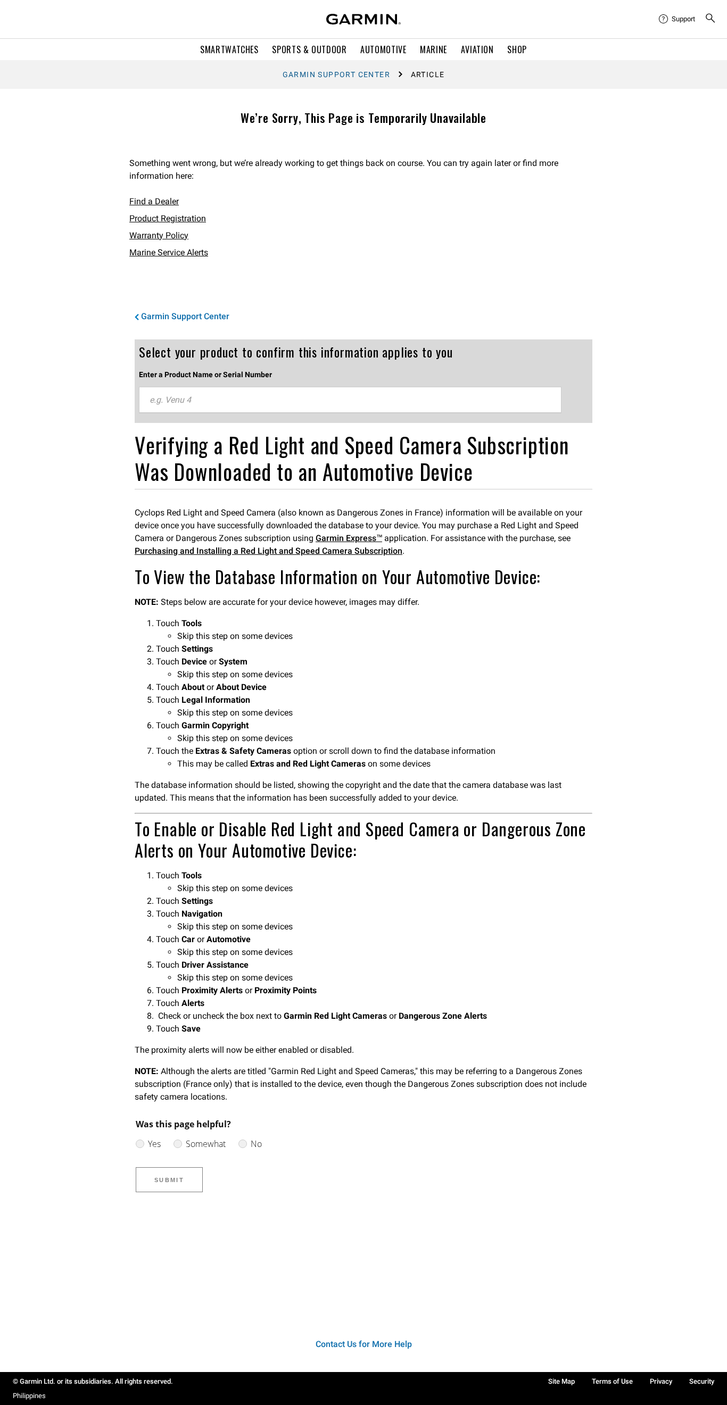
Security (701, 1381)
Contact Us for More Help (364, 1344)
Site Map (561, 1381)
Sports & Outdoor (309, 49)
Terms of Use (612, 1381)
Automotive (383, 49)
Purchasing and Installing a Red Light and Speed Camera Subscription (268, 551)
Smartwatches (229, 49)
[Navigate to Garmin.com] (363, 19)
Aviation (477, 49)
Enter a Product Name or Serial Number (205, 374)
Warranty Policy (158, 235)
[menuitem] (677, 19)
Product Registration (167, 218)
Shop (517, 49)
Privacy (661, 1381)
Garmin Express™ (349, 538)
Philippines (29, 1396)
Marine (433, 49)
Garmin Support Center (336, 74)
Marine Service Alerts (168, 252)
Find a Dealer (154, 201)
